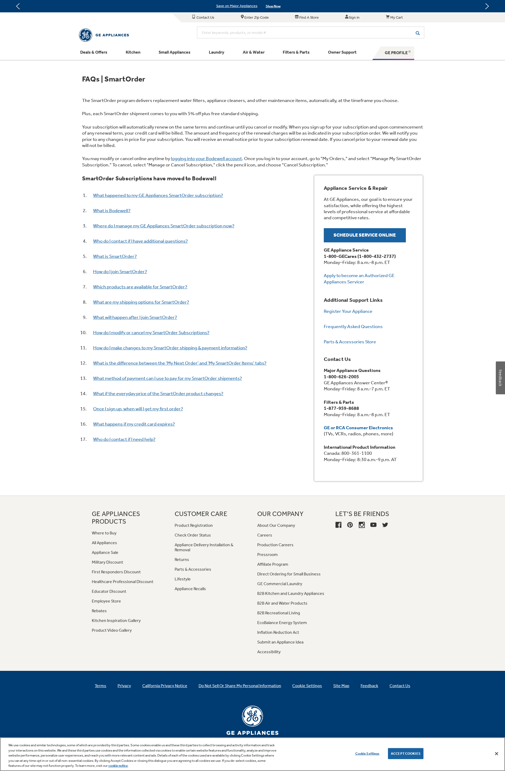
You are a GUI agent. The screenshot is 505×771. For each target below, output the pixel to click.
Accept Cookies (406, 753)
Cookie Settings (367, 753)
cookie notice (118, 766)
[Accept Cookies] (496, 753)
